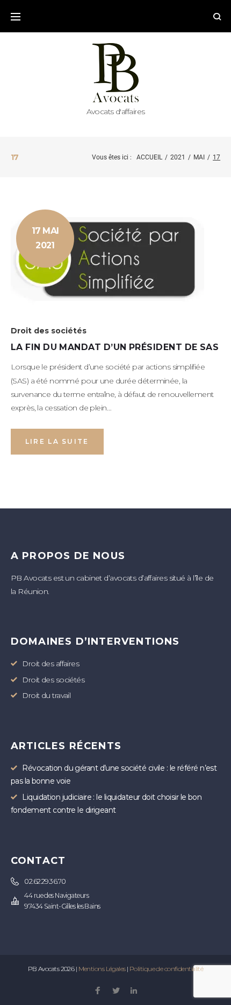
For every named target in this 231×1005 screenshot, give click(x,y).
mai (199, 157)
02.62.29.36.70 (45, 881)
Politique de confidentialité (166, 969)
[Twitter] (115, 991)
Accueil (149, 157)
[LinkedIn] (133, 991)
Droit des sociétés (48, 331)
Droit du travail (46, 695)
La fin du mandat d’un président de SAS (115, 347)
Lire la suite (57, 441)
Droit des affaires (50, 663)
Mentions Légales (102, 969)
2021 (177, 157)
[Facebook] (97, 991)
